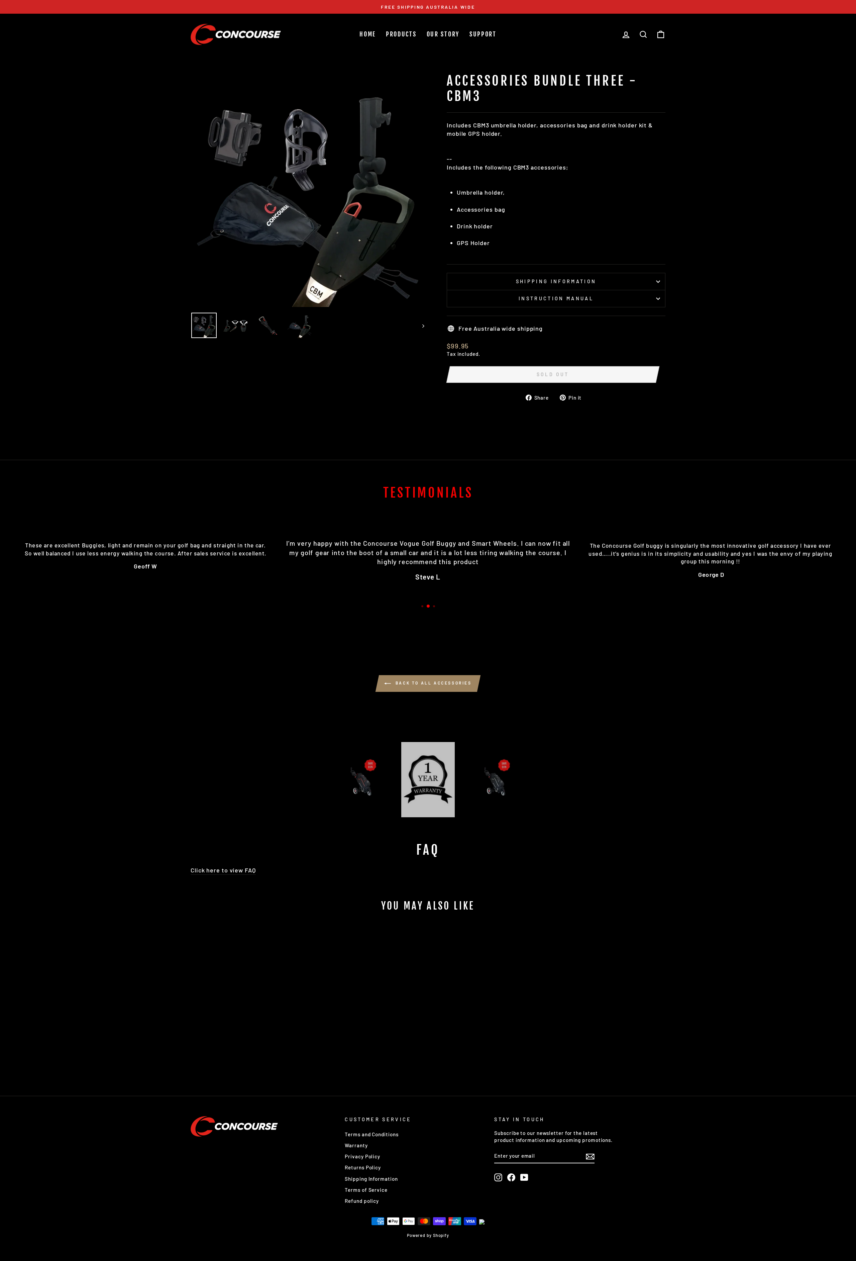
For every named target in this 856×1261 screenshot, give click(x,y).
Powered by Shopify (428, 1235)
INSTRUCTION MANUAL (556, 298)
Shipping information (556, 281)
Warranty (356, 1145)
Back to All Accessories (432, 682)
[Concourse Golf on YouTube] (524, 1177)
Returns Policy (363, 1167)
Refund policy (362, 1201)
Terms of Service (366, 1190)
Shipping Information (371, 1179)
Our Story (443, 34)
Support (483, 34)
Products (401, 34)
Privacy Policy (362, 1156)
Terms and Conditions (371, 1134)
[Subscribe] (590, 1156)
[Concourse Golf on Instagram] (498, 1177)
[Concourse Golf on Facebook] (511, 1177)
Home (367, 34)
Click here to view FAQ (223, 870)
